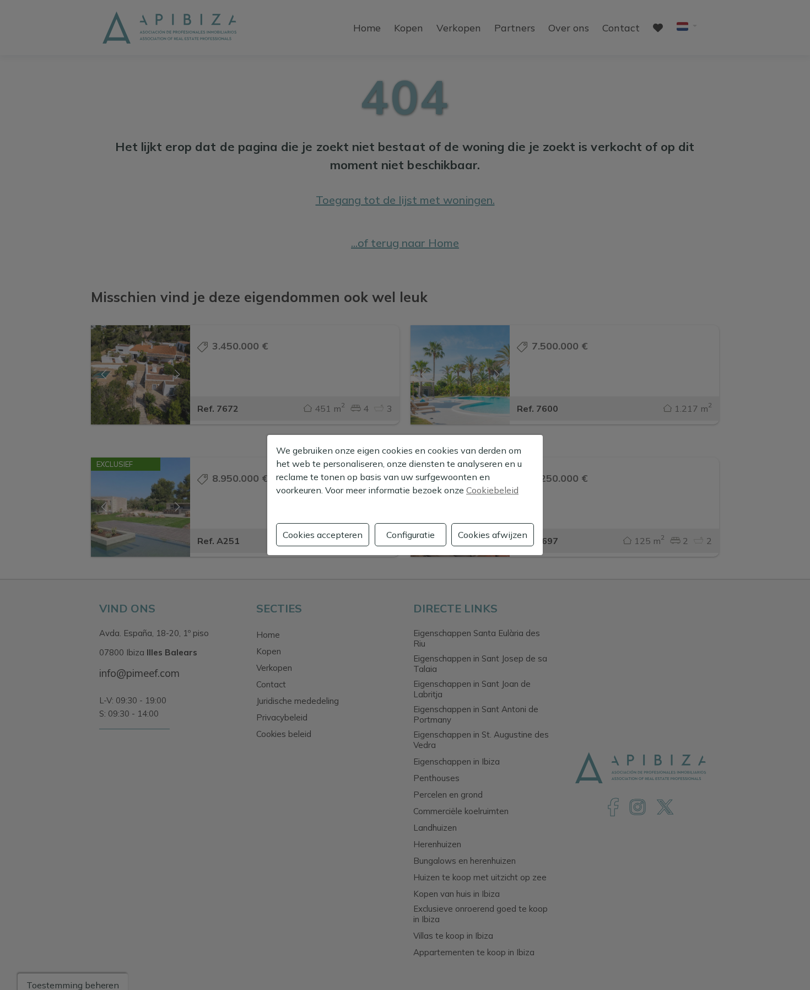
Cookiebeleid (492, 490)
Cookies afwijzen (492, 534)
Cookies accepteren (323, 534)
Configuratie (410, 534)
